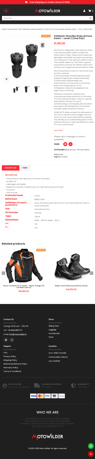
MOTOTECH (63, 157)
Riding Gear (12, 29)
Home (4, 29)
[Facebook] (5, 340)
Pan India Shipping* (52, 384)
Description (10, 168)
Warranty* (84, 384)
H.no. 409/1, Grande (57, 353)
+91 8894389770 (15, 330)
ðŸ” (6, 79)
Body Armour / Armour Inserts (30, 29)
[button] (65, 144)
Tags (24, 168)
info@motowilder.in (18, 334)
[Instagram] (12, 340)
